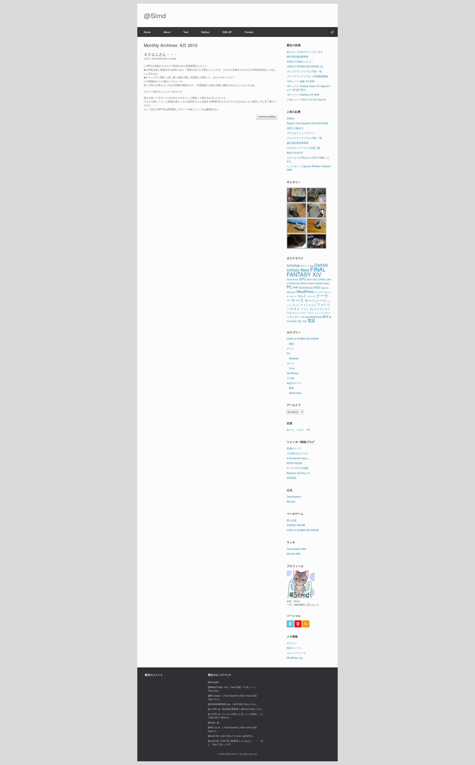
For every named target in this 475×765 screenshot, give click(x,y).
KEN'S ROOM (294, 463)
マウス (311, 312)
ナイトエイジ (308, 305)
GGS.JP (227, 32)
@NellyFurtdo (215, 687)
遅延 (300, 321)
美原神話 (291, 478)
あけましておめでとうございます (305, 51)
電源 (311, 320)
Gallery (205, 32)
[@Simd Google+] (298, 623)
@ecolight (213, 682)
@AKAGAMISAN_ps (219, 704)
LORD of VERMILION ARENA (303, 338)
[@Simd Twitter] (290, 623)
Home (147, 32)
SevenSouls (306, 287)
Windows (294, 358)
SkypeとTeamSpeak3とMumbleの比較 (307, 123)
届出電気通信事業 (313, 317)
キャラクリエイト (323, 292)
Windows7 (291, 292)
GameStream (293, 279)
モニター (294, 317)
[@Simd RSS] (305, 623)
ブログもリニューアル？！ (301, 133)
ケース (297, 300)
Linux (321, 279)
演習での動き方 (295, 128)
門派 (304, 321)
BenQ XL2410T (295, 152)
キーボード (292, 296)
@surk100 (213, 736)
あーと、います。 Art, (299, 429)
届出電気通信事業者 (297, 56)
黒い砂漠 (291, 520)
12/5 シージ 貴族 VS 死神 (301, 81)
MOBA (311, 283)
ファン (305, 309)
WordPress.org (295, 657)
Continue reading (266, 116)
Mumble (291, 501)
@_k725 (212, 709)
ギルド (302, 296)
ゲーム (290, 348)
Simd (173, 58)
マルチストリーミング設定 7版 (303, 148)
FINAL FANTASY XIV (306, 271)
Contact (249, 32)
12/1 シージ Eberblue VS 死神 (303, 94)
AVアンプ (305, 265)
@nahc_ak (213, 722)
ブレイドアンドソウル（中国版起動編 (307, 76)
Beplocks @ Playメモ (298, 473)
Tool (185, 32)
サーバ (310, 300)
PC (289, 287)
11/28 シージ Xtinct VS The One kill (306, 99)
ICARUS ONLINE (296, 525)
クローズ (311, 296)
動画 (291, 343)
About (166, 32)
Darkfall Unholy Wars (307, 267)
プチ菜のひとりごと (297, 453)
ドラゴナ (295, 305)
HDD (314, 279)
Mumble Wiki (294, 553)
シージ (320, 300)
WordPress (305, 291)
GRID (309, 279)
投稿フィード (294, 648)
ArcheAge (293, 265)
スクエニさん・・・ (160, 54)
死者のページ (294, 448)
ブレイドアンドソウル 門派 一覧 (304, 71)
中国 (303, 317)
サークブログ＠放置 (297, 468)
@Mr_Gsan (214, 695)
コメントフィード (296, 653)
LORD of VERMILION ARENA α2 (305, 66)
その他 (290, 378)
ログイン (291, 643)
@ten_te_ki (214, 727)
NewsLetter (295, 393)
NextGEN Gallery (322, 283)
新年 (325, 316)
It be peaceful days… (298, 458)
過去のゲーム (294, 383)
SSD (317, 287)
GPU (302, 279)
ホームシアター (300, 312)
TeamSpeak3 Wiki (296, 549)
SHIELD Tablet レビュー (300, 61)
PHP (295, 287)
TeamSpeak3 (294, 496)
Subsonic (325, 287)
